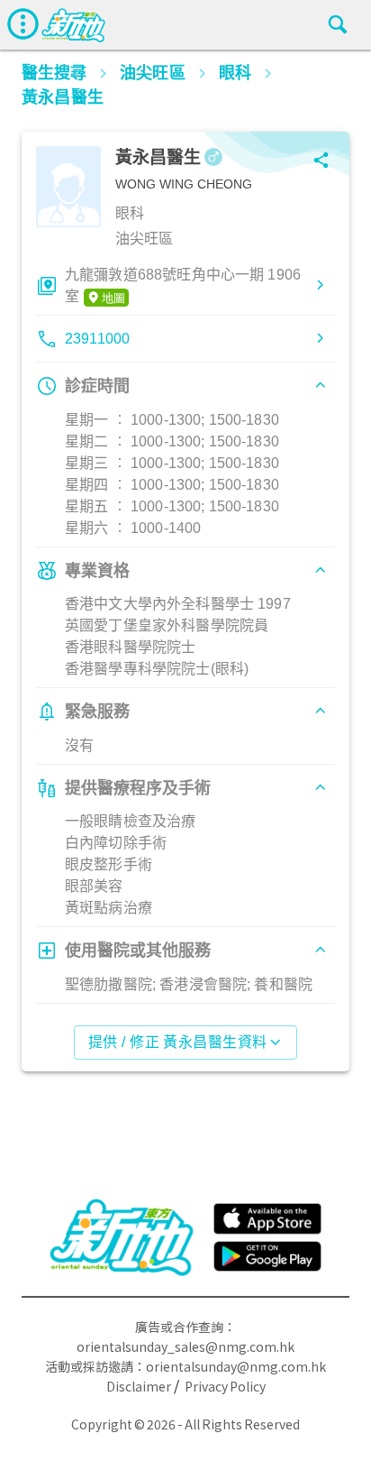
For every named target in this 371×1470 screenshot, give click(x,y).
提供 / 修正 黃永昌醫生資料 (177, 1042)
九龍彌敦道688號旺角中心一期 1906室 (183, 285)
